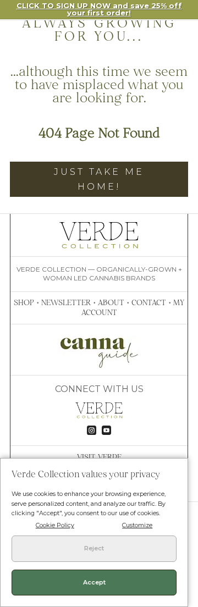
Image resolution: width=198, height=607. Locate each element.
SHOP (24, 302)
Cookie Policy (55, 525)
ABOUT (111, 302)
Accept (94, 582)
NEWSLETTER (66, 302)
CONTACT (148, 302)
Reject (94, 548)
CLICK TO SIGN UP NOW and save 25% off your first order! (99, 9)
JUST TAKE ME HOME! (99, 179)
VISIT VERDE (99, 457)
